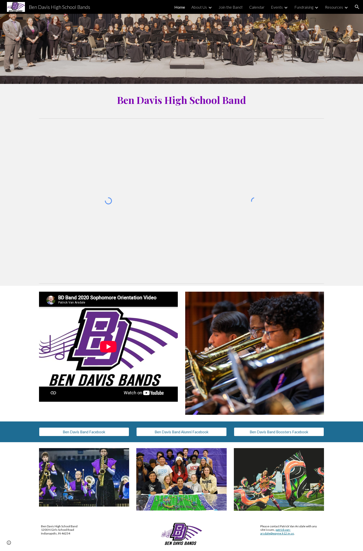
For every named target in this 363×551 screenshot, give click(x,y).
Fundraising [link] (303, 7)
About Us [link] (199, 7)
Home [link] (179, 7)
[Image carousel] (254, 353)
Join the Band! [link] (231, 7)
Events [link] (277, 7)
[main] (181, 100)
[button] (357, 7)
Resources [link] (334, 7)
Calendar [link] (256, 7)
